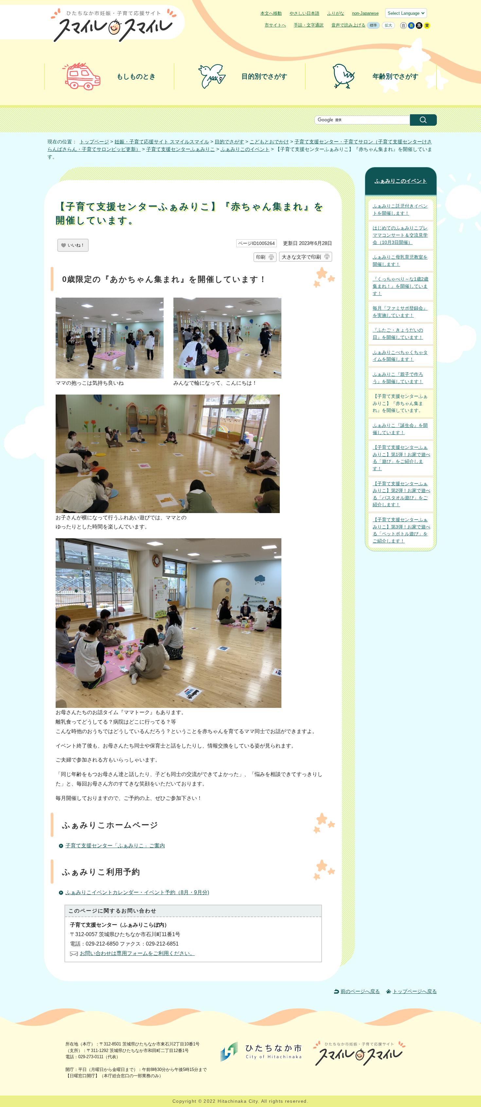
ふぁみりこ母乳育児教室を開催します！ (400, 260)
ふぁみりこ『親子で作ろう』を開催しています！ (398, 378)
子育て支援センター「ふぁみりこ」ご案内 (115, 845)
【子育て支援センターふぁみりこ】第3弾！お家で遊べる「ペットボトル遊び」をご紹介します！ (401, 530)
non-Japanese (365, 13)
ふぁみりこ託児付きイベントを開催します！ (400, 209)
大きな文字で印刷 (301, 257)
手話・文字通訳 (309, 25)
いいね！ (76, 245)
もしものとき (136, 76)
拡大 (387, 25)
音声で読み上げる (348, 25)
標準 (372, 25)
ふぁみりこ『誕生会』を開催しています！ (400, 429)
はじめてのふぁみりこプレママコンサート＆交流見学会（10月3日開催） (400, 235)
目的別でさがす (264, 76)
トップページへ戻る (415, 991)
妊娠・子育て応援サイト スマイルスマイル (162, 141)
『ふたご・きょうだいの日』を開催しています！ (398, 333)
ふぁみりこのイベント (245, 149)
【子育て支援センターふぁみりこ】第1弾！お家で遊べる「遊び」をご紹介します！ (401, 458)
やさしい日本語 (304, 13)
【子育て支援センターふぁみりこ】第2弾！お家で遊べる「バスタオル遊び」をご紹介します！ (401, 494)
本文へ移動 (271, 13)
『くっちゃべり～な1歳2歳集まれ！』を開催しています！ (400, 286)
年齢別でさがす (396, 76)
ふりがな (335, 13)
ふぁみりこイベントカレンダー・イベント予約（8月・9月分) (137, 892)
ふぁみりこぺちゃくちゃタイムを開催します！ (400, 356)
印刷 (260, 257)
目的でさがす (229, 141)
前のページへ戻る (360, 991)
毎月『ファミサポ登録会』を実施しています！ (400, 311)
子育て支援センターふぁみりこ (180, 149)
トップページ (94, 141)
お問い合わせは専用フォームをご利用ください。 (137, 953)
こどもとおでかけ (269, 141)
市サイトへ (275, 25)
